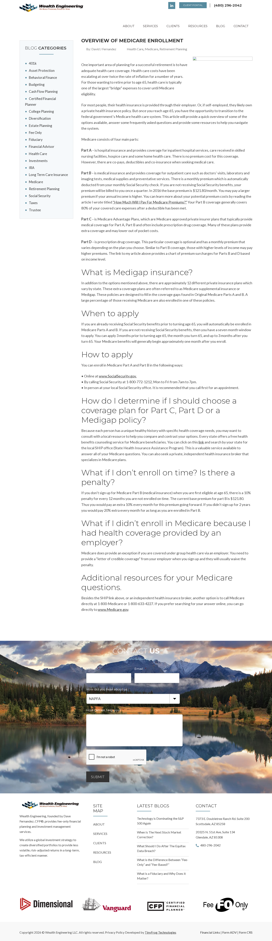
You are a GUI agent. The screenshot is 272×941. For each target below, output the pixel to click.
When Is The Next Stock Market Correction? (159, 834)
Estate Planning (40, 125)
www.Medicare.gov (113, 609)
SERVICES (100, 833)
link (201, 442)
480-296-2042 (210, 845)
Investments (38, 161)
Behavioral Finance (43, 77)
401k (33, 63)
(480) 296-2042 (228, 5)
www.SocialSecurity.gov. (118, 376)
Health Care (135, 49)
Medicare (151, 49)
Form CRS (245, 932)
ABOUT (99, 824)
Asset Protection (42, 70)
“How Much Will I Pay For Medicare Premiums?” (150, 202)
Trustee (35, 210)
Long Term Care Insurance (48, 175)
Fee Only (35, 132)
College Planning (41, 111)
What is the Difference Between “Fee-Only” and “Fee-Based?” (162, 862)
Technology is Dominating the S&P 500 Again (160, 821)
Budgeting (37, 84)
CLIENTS (99, 843)
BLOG (97, 862)
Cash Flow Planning (43, 91)
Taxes (33, 203)
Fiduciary (36, 139)
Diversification (40, 118)
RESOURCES (102, 852)
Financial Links (210, 932)
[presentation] (116, 757)
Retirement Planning (173, 49)
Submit (98, 777)
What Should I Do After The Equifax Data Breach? (161, 848)
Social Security (40, 196)
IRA (31, 168)
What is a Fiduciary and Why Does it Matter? (161, 876)
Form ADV (229, 932)
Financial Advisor (41, 146)
